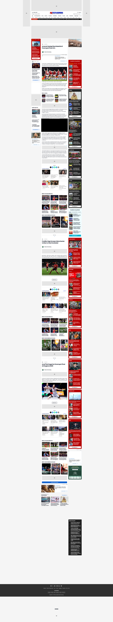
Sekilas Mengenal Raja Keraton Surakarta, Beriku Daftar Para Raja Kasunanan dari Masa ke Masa (76, 553)
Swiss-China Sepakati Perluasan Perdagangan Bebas (77, 232)
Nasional (40, 17)
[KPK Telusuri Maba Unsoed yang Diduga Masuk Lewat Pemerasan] (75, 336)
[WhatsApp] (54, 167)
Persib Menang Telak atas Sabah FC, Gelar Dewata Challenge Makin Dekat (65, 348)
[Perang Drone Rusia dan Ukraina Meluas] (71, 375)
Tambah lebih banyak (54, 482)
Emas (68, 17)
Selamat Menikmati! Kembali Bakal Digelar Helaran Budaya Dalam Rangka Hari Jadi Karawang (55, 504)
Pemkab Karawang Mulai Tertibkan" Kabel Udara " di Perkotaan (77, 404)
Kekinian (57, 592)
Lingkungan (76, 15)
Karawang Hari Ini (37, 15)
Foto (76, 17)
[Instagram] (56, 586)
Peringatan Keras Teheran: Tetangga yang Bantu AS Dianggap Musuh (74, 372)
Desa (42, 15)
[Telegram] (56, 167)
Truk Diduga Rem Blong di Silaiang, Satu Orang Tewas (74, 191)
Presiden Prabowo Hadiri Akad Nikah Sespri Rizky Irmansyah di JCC (76, 138)
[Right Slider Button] (81, 16)
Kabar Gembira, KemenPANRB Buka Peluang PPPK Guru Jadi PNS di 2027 (76, 435)
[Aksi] (75, 396)
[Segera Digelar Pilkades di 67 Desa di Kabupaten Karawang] (71, 113)
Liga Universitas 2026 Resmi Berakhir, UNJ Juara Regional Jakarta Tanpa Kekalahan (63, 211)
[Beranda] (42, 44)
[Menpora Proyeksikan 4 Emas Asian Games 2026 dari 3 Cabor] (65, 222)
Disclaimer (64, 588)
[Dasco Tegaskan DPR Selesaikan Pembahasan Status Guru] (71, 444)
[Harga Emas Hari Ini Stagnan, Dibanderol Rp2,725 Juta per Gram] (71, 293)
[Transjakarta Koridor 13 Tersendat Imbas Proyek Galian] (71, 194)
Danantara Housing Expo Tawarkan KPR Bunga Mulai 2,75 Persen (77, 134)
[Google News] (54, 586)
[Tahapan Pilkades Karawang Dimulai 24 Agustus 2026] (64, 499)
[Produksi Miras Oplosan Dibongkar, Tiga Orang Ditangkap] (75, 244)
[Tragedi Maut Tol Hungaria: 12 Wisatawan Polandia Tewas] (71, 203)
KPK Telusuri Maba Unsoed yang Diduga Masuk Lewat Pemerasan (74, 341)
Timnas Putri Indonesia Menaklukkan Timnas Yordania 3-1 (63, 334)
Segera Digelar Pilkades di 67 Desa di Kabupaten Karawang (76, 112)
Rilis (68, 588)
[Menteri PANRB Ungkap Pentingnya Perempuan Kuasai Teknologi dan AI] (71, 413)
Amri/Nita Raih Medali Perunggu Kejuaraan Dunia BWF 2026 (45, 211)
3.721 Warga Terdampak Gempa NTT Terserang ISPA (35, 125)
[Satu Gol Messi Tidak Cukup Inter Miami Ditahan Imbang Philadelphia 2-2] (63, 320)
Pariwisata (71, 15)
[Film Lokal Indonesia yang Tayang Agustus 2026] (36, 65)
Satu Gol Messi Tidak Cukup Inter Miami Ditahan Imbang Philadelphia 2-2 (63, 325)
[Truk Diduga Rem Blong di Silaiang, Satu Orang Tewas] (75, 186)
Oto (71, 17)
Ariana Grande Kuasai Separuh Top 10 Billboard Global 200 (36, 55)
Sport (60, 592)
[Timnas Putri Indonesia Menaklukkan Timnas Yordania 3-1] (63, 330)
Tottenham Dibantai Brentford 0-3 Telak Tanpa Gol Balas (68, 19)
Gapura (49, 592)
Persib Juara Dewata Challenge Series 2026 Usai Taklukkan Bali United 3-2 (46, 225)
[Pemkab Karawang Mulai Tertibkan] (71, 405)
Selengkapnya (35, 58)
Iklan (67, 588)
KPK (51, 17)
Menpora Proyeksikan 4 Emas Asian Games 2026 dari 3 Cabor (65, 225)
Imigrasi (55, 17)
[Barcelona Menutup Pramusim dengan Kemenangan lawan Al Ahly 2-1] (63, 197)
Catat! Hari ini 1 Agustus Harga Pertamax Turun (75, 523)
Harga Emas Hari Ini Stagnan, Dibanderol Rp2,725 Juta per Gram (77, 292)
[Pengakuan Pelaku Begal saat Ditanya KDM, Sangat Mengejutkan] (71, 258)
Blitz (54, 592)
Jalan (67, 15)
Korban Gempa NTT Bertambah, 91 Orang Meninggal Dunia (35, 121)
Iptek (73, 17)
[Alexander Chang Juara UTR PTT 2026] (56, 96)
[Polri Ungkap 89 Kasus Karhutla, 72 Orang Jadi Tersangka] (71, 79)
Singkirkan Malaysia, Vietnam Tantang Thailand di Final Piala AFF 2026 (63, 100)
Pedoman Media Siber (50, 588)
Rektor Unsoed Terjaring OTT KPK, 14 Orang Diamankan (76, 345)
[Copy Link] (58, 167)
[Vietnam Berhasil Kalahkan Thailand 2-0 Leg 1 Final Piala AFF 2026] (43, 96)
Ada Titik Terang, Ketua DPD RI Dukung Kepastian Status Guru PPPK (75, 431)
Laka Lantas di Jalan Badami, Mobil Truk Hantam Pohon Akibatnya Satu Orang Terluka (77, 198)
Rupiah (65, 17)
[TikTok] (59, 586)
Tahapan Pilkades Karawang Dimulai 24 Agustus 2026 (64, 504)
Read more (54, 279)
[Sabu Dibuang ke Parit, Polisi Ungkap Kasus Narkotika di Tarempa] (71, 319)
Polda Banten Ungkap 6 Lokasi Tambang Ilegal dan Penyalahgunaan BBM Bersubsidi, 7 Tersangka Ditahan (77, 219)
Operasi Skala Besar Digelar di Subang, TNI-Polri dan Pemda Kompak (77, 262)
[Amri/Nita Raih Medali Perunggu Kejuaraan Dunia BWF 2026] (46, 207)
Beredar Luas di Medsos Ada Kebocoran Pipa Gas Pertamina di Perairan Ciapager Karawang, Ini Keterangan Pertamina (75, 546)
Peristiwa (50, 15)
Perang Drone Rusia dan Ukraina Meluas (77, 375)
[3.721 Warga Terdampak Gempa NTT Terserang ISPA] (71, 75)
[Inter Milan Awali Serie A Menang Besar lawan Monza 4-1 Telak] (71, 169)
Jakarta (36, 17)
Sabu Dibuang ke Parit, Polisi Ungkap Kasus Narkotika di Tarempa (77, 318)
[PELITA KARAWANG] (56, 13)
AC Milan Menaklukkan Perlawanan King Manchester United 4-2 (65, 472)
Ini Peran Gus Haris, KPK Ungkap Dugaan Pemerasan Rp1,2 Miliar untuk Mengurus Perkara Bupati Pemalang (75, 550)
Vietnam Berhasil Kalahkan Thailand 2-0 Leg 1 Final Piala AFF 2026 (49, 95)
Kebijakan (60, 588)
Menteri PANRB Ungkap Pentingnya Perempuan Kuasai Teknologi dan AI (77, 413)
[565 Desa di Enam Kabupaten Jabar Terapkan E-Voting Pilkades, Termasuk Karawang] (71, 104)
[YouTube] (57, 586)
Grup (56, 594)
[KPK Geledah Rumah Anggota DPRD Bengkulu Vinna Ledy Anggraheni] (71, 349)
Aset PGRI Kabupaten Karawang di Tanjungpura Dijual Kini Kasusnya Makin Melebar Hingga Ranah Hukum (36, 116)
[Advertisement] (56, 6)
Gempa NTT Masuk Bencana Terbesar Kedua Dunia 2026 (76, 383)
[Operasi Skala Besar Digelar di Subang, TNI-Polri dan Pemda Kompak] (71, 262)
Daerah (46, 15)
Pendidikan (55, 15)
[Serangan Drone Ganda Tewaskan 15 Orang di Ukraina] (71, 380)
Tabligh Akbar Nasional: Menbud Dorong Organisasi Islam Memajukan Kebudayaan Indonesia (76, 143)
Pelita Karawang (61, 594)
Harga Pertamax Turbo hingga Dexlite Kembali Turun (75, 539)
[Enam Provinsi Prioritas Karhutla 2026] (71, 323)
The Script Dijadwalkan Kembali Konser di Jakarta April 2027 (35, 48)
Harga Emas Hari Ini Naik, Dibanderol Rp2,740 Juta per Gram (77, 288)
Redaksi (45, 588)
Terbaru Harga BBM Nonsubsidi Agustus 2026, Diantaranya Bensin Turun (76, 529)
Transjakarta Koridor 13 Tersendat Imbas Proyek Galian (76, 194)
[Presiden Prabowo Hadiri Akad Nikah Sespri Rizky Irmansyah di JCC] (71, 139)
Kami (54, 588)
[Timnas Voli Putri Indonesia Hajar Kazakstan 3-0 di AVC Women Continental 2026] (54, 197)
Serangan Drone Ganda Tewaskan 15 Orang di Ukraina (77, 379)
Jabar (33, 17)
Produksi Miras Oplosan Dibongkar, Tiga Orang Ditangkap (73, 250)
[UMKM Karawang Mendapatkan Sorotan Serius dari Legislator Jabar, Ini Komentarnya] (71, 284)
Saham (61, 17)
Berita (52, 592)
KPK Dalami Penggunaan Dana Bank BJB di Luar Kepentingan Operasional (76, 353)
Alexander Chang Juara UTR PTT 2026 (63, 95)
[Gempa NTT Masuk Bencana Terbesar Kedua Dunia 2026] (71, 384)
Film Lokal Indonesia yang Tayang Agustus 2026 (36, 70)
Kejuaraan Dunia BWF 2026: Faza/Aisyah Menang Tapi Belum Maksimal (46, 472)
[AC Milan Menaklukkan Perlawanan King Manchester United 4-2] (65, 468)
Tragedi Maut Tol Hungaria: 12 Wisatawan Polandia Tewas (76, 202)
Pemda (64, 15)
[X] (50, 167)
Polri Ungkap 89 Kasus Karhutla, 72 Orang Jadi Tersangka (76, 79)
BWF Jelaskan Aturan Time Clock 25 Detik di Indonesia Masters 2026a (76, 536)
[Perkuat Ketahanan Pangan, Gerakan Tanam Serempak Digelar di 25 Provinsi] (71, 228)
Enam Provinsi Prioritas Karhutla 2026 (76, 323)
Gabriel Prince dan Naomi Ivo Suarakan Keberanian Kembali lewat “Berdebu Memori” (36, 52)
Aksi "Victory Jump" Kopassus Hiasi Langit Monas (74, 402)
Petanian (59, 15)
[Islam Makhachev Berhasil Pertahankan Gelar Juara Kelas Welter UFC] (55, 222)
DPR (49, 17)
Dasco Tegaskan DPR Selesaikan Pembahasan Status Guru (76, 443)
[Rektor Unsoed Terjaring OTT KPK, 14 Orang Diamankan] (71, 345)
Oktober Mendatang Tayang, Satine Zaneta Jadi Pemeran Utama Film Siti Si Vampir (36, 73)
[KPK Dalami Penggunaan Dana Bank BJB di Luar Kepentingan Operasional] (71, 353)
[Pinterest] (61, 586)
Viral (79, 17)
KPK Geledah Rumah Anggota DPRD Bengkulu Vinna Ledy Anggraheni (77, 349)
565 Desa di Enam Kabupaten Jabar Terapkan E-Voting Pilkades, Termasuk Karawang (77, 104)
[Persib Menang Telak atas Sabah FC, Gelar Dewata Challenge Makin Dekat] (65, 345)
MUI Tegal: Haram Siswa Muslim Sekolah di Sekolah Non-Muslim (76, 543)
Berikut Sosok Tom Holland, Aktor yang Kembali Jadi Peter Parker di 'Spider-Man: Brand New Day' (36, 77)
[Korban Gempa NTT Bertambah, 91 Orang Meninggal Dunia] (71, 71)
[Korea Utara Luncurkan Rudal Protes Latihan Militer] (71, 409)
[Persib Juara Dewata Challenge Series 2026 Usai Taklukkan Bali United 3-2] (46, 222)
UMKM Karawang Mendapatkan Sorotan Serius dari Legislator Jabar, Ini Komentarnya (77, 284)
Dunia (43, 17)
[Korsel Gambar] (75, 43)
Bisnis (58, 17)
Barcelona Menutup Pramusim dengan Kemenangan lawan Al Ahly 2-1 (63, 202)
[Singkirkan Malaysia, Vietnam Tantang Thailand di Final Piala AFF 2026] (56, 100)
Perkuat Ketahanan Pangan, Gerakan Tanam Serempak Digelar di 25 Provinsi (77, 227)
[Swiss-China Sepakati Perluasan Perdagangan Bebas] (71, 232)
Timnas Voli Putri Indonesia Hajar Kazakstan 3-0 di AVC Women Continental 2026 (54, 202)
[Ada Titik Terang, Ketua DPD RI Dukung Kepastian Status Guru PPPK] (75, 426)
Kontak (57, 588)
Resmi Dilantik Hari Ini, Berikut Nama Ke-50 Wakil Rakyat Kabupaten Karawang (76, 526)
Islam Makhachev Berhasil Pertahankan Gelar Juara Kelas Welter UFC (55, 225)
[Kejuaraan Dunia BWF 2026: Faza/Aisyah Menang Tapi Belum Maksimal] (46, 468)
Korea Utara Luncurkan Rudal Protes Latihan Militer (76, 409)
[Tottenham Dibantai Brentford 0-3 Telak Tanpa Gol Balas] (43, 100)
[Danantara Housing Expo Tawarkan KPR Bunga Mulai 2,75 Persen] (71, 135)
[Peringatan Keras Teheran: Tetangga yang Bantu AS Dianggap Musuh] (75, 366)
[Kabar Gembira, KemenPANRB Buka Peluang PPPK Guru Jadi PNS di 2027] (71, 435)
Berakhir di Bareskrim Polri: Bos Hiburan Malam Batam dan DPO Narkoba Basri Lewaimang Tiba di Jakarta (77, 215)
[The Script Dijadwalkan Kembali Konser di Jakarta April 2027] (36, 44)
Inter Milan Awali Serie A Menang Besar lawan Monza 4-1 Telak (47, 19)
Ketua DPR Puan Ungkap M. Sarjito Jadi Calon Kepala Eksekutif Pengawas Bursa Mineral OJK (77, 439)
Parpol (47, 17)
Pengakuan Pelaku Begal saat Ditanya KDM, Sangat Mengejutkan (77, 258)
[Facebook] (52, 167)
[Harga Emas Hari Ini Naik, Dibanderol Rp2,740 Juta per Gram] (71, 289)
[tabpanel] (75, 43)
